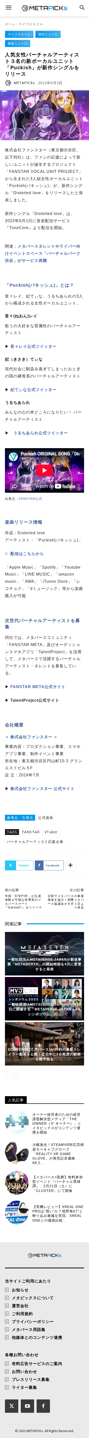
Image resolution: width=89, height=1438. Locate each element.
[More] (70, 865)
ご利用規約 (22, 1313)
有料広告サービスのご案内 (37, 1363)
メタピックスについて (33, 1297)
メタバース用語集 (28, 1329)
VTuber (51, 832)
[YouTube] (27, 1406)
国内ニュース (48, 34)
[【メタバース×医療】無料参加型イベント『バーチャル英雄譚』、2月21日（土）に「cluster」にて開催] (17, 1183)
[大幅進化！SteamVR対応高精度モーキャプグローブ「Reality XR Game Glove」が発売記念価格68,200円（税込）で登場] (17, 1152)
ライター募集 (24, 1387)
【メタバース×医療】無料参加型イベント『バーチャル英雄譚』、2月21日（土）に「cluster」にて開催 (57, 1184)
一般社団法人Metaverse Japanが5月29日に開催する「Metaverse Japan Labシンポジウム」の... (44, 1009)
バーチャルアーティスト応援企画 (35, 841)
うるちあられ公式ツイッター (40, 433)
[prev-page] (8, 1075)
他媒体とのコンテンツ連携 (37, 1337)
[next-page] (16, 1075)
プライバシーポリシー (33, 1321)
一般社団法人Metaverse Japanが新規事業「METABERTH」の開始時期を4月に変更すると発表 (44, 964)
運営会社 (20, 1305)
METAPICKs (24, 83)
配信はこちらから (27, 554)
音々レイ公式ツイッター (33, 346)
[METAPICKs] (9, 83)
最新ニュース (17, 43)
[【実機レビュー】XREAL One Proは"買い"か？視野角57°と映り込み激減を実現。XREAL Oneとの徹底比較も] (17, 1212)
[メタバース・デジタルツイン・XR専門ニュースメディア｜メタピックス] (44, 8)
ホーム (10, 24)
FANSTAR (31, 832)
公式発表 (45, 817)
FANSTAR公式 (30, 499)
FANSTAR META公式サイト (38, 687)
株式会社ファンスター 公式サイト (42, 789)
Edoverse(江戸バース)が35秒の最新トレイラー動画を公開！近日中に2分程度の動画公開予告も (44, 1054)
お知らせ (20, 1290)
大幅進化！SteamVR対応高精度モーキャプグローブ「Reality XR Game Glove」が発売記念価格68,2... (58, 1154)
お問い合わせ (24, 1371)
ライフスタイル (31, 24)
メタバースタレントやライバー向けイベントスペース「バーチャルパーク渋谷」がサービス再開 (43, 253)
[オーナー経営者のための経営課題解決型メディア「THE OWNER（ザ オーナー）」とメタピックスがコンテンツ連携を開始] (17, 1122)
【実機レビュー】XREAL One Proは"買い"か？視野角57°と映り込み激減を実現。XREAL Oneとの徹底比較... (58, 1213)
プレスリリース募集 (31, 1379)
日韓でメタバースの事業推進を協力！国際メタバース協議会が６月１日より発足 (66, 901)
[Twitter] (11, 1406)
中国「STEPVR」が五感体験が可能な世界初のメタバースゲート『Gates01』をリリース (23, 901)
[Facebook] (43, 1406)
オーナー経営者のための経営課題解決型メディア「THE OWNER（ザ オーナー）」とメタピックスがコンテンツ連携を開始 (56, 1124)
